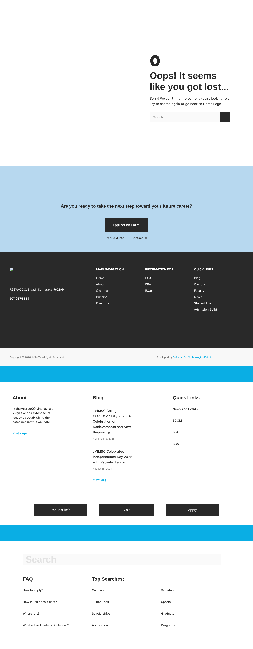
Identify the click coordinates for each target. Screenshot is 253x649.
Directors (102, 303)
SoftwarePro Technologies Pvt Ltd (192, 357)
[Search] (225, 117)
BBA (148, 284)
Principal (102, 297)
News (198, 297)
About (100, 284)
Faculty (199, 290)
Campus (200, 284)
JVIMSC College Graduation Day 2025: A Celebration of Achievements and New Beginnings (112, 421)
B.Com (149, 290)
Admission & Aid (205, 309)
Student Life (202, 303)
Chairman (102, 290)
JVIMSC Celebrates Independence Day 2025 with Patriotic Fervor (112, 457)
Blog (197, 278)
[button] (139, 238)
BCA (148, 278)
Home (100, 278)
